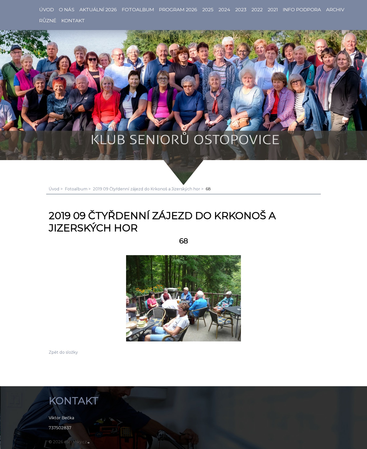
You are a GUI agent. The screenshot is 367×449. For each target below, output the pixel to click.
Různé (47, 21)
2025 (207, 10)
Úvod (54, 189)
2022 (257, 10)
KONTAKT (73, 21)
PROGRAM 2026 (178, 10)
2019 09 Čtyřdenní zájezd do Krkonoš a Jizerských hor (146, 189)
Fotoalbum (138, 10)
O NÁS (66, 10)
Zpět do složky (63, 352)
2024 (224, 10)
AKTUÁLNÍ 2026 (98, 10)
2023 (240, 10)
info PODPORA (302, 10)
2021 (273, 10)
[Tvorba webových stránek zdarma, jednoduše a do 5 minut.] (88, 442)
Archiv (335, 10)
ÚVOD (46, 10)
